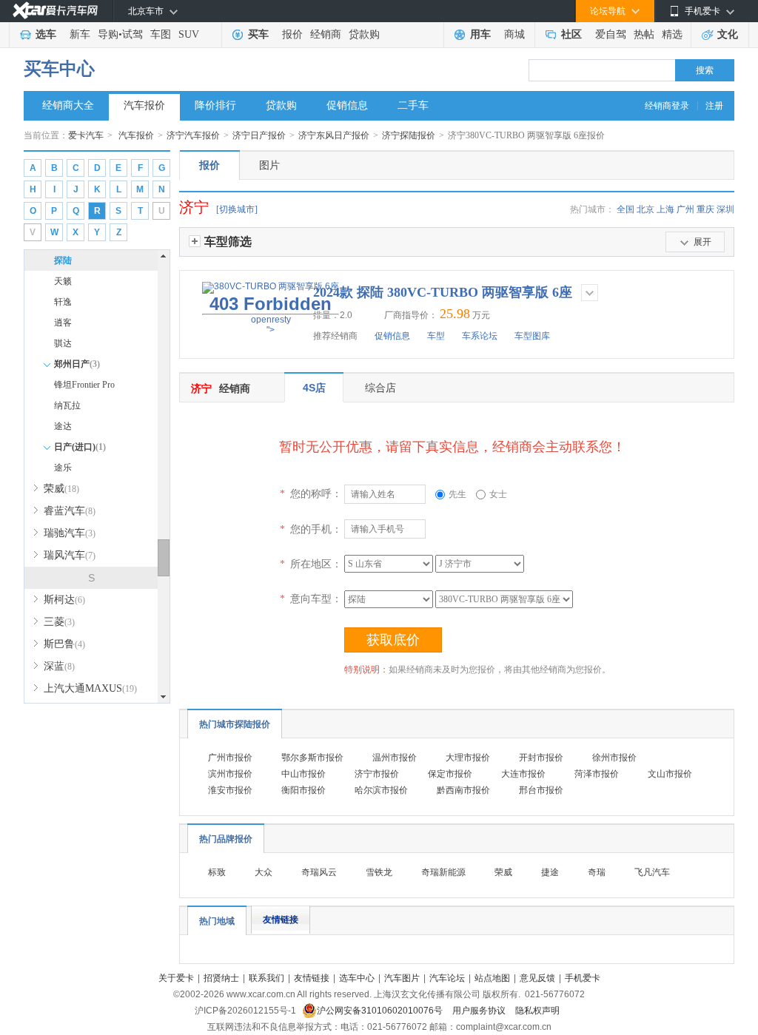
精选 (672, 34)
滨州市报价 (230, 774)
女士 (498, 494)
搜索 (705, 70)
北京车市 (146, 11)
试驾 (132, 34)
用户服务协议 (480, 1010)
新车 (80, 34)
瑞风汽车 (69, 555)
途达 (63, 426)
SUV (188, 34)
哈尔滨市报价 (381, 790)
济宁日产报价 (259, 135)
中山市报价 (303, 774)
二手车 (413, 105)
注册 (714, 106)
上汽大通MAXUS (90, 688)
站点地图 (492, 978)
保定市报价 (450, 774)
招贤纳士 (221, 978)
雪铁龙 (379, 872)
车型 (436, 336)
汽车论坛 (447, 978)
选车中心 (357, 978)
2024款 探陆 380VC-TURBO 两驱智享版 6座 (442, 292)
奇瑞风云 (319, 872)
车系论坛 (479, 336)
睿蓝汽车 (69, 510)
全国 (625, 209)
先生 (457, 494)
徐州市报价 (614, 757)
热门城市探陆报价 (234, 724)
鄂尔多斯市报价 (312, 757)
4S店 (314, 388)
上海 (665, 209)
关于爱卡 (176, 978)
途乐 (63, 467)
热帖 (644, 34)
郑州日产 (77, 364)
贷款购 (364, 34)
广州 (685, 209)
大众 (263, 872)
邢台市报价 (541, 790)
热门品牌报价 (225, 839)
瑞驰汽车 (69, 533)
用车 (480, 34)
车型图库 (532, 336)
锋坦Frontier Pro (84, 385)
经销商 (325, 34)
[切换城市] (237, 209)
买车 (258, 34)
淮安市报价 (230, 790)
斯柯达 (64, 599)
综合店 (380, 388)
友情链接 (280, 919)
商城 (514, 34)
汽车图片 (402, 978)
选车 (46, 34)
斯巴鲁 (64, 644)
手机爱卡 (582, 978)
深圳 (725, 209)
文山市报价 (670, 774)
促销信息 (347, 105)
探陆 (63, 260)
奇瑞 (597, 872)
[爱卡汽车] (55, 10)
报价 (292, 34)
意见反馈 (537, 978)
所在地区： (311, 564)
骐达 (63, 343)
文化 (727, 34)
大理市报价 (468, 757)
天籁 (63, 281)
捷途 (550, 872)
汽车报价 (144, 105)
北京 (645, 209)
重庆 (705, 209)
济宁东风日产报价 (333, 135)
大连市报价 (523, 774)
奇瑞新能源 (443, 872)
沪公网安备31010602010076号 (381, 1010)
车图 (160, 34)
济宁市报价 (377, 774)
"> (270, 314)
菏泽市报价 (596, 774)
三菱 (59, 621)
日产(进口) (80, 447)
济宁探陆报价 (408, 135)
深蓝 (59, 666)
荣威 (61, 488)
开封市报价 (541, 757)
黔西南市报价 (463, 790)
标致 (217, 872)
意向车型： (311, 598)
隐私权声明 (537, 1010)
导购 (108, 34)
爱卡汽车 (86, 135)
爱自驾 (610, 34)
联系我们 (266, 978)
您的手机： (311, 529)
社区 (571, 34)
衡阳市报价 (303, 790)
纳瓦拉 (67, 405)
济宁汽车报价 (193, 135)
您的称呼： (311, 493)
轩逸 (63, 302)
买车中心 (59, 68)
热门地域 (217, 921)
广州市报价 (230, 757)
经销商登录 (667, 106)
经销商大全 (68, 105)
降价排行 (215, 105)
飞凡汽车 (652, 872)
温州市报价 (394, 757)
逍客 (63, 322)
